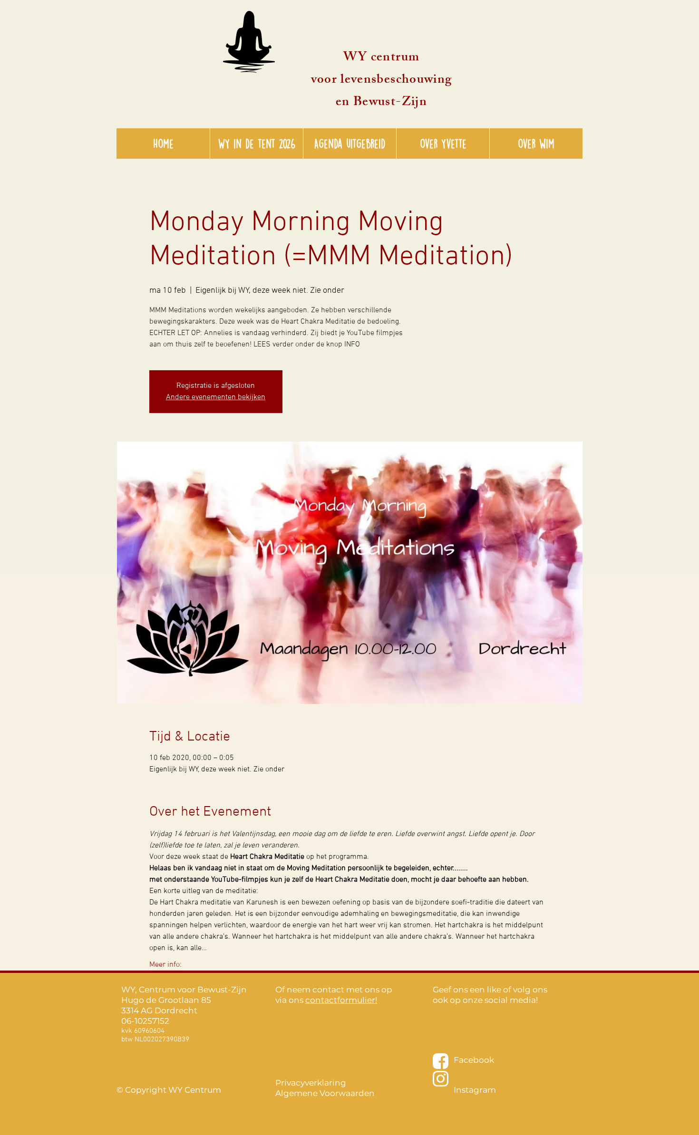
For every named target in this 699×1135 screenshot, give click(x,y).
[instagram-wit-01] (440, 1079)
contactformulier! (341, 1000)
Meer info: (165, 965)
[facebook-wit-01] (440, 1061)
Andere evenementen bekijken (215, 397)
